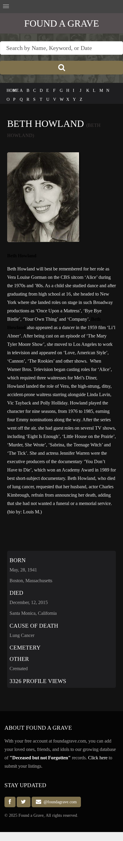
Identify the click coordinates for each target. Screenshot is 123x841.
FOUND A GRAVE (61, 23)
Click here (97, 757)
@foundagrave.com (59, 802)
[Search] (61, 67)
